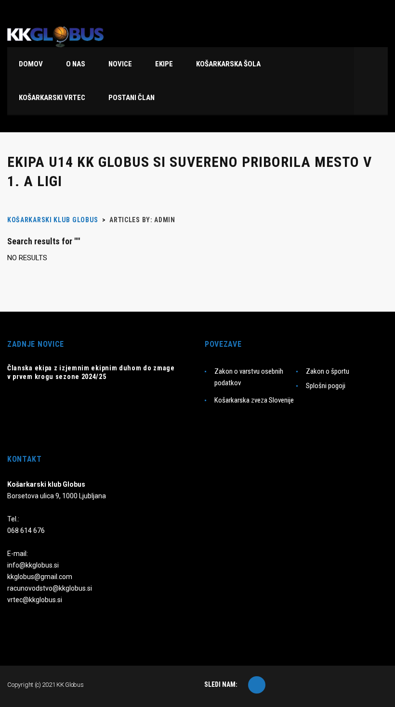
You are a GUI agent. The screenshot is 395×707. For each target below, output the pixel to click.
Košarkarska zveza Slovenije (254, 400)
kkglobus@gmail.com (39, 577)
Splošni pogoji (325, 385)
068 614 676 (26, 530)
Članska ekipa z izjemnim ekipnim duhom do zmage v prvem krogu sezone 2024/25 (91, 372)
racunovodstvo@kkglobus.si (49, 588)
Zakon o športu (327, 371)
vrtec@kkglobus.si (34, 600)
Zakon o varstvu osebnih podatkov (248, 377)
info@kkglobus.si (33, 565)
